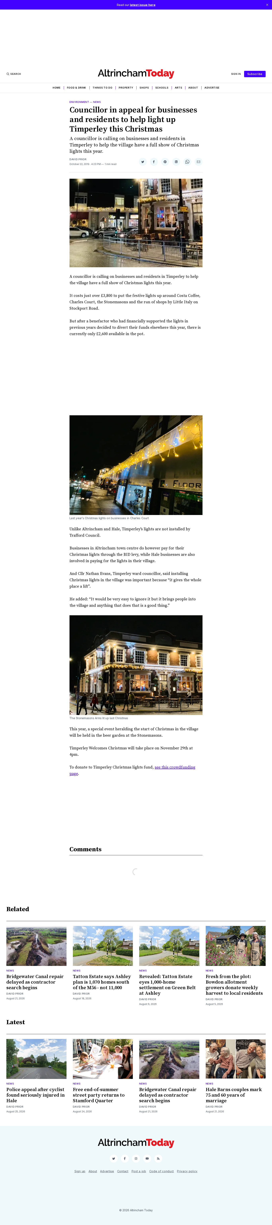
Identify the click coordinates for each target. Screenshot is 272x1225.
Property (126, 87)
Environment (79, 101)
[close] (267, 5)
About (193, 87)
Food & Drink (76, 87)
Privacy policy (187, 1171)
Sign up (79, 1171)
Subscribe (254, 74)
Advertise (211, 87)
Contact (122, 1171)
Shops (144, 87)
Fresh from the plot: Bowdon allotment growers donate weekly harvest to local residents (234, 985)
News (97, 101)
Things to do (102, 87)
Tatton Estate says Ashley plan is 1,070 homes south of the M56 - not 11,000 (102, 982)
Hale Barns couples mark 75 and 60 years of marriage (234, 1095)
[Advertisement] (136, 37)
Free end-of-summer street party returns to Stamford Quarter (99, 1095)
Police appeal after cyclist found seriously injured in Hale (35, 1095)
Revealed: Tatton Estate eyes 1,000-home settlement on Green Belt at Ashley (167, 985)
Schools (161, 87)
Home (57, 87)
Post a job (139, 1171)
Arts (178, 87)
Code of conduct (161, 1171)
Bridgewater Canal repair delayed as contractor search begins (35, 982)
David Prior (78, 159)
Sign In (236, 73)
